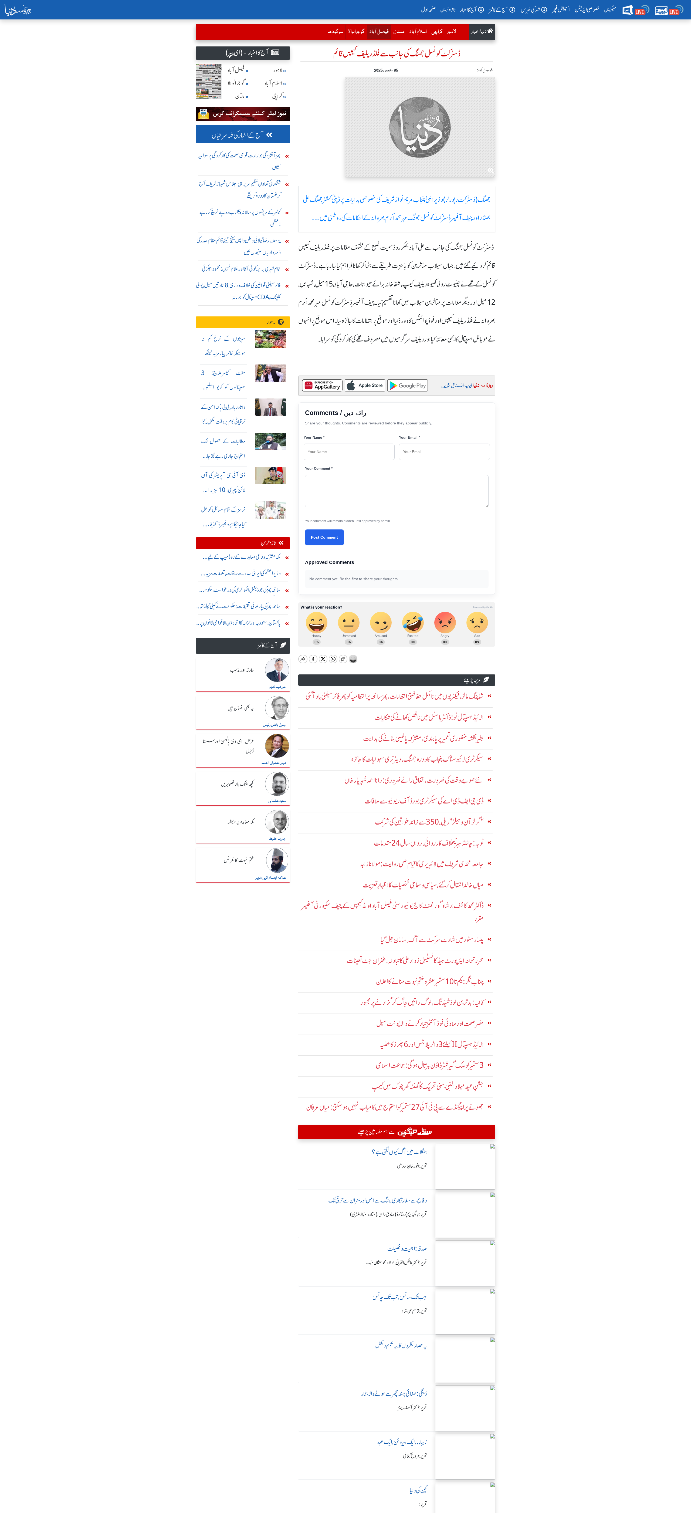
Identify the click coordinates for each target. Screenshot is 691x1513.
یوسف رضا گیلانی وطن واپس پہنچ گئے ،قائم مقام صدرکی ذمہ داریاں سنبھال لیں (239, 246)
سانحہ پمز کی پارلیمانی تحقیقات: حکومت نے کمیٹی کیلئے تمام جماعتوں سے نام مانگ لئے (239, 607)
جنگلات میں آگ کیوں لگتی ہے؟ (399, 1152)
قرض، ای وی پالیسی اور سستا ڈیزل (228, 746)
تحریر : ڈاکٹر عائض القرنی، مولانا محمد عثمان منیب (396, 1263)
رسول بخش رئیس (274, 725)
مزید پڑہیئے (472, 680)
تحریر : (423, 1504)
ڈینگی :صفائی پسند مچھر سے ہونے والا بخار (394, 1393)
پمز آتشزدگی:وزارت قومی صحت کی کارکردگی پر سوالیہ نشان (239, 161)
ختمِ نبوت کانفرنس (239, 861)
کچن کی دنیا (418, 1490)
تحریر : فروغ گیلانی (415, 1456)
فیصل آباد (378, 32)
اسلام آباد (418, 32)
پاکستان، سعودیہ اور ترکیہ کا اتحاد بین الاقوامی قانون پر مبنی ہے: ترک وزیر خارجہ (240, 624)
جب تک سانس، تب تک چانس (399, 1297)
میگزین (610, 9)
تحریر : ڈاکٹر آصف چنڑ (412, 1408)
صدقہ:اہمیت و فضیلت (407, 1248)
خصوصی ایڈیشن (587, 9)
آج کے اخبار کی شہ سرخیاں (238, 135)
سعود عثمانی (277, 801)
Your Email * (409, 437)
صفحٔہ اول (429, 9)
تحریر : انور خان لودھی (412, 1166)
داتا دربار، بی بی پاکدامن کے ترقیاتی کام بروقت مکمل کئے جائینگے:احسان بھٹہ (223, 422)
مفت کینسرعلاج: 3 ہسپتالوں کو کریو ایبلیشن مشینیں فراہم (223, 388)
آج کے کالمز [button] (498, 9)
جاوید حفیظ (277, 839)
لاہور (451, 32)
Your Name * (314, 437)
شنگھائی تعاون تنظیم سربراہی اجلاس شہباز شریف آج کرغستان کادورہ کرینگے (240, 189)
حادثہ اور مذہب (242, 670)
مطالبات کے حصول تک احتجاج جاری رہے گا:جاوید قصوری (223, 456)
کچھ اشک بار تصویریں (237, 784)
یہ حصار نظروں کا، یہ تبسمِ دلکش (401, 1345)
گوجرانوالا (356, 32)
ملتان (399, 32)
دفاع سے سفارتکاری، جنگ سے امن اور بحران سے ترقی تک (377, 1200)
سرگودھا (335, 32)
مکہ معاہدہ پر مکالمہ (240, 822)
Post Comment (324, 537)
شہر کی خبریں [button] (530, 9)
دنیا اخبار (479, 31)
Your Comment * (319, 469)
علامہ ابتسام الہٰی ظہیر (270, 878)
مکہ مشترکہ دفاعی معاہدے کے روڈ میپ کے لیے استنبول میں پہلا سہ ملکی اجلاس (244, 558)
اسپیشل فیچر (561, 9)
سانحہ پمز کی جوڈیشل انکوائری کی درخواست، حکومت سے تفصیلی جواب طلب (240, 591)
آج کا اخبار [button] (468, 9)
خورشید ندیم (277, 687)
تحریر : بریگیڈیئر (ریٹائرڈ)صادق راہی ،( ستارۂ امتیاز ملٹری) (388, 1214)
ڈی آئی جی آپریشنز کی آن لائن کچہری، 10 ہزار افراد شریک (223, 490)
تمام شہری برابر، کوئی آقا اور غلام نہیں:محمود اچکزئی (241, 268)
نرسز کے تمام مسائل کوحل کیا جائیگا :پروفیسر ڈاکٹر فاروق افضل (223, 524)
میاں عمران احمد (274, 763)
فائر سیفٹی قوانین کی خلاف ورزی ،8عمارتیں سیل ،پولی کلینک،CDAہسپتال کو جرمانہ (238, 291)
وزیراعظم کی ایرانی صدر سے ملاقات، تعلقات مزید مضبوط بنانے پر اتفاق (243, 574)
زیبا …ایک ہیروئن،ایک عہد (402, 1442)
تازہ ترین (448, 9)
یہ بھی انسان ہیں (241, 708)
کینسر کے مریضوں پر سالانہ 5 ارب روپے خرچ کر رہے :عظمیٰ (240, 218)
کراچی (437, 32)
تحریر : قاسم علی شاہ (414, 1311)
